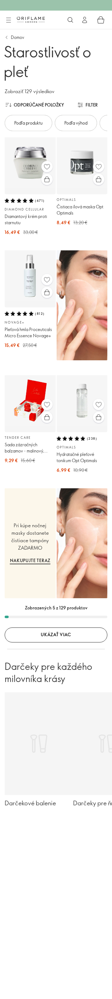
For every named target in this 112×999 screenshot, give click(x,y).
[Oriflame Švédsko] (30, 19)
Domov (17, 37)
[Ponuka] (8, 20)
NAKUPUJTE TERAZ (30, 560)
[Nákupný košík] (100, 19)
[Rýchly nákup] (47, 179)
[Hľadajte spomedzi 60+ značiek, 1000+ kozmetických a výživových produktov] (70, 20)
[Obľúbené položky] (47, 166)
